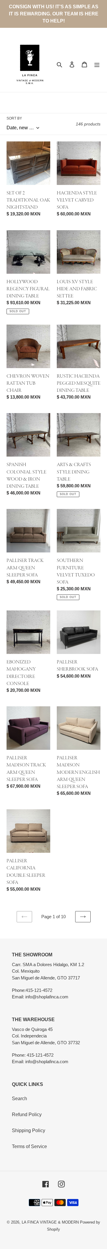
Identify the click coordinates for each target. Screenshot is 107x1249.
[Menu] (97, 64)
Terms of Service (29, 1146)
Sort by (14, 118)
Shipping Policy (28, 1130)
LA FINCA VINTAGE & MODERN (50, 1222)
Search (19, 1098)
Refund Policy (27, 1114)
